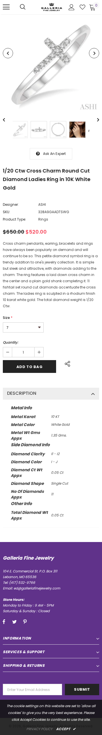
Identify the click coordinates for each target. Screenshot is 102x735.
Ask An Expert (54, 153)
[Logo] (51, 7)
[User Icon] (72, 7)
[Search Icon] (23, 7)
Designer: (11, 204)
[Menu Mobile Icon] (6, 7)
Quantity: (10, 342)
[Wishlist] (82, 7)
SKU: (6, 211)
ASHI (42, 204)
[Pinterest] (25, 622)
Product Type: (14, 219)
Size (7, 317)
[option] (51, 63)
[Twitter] (14, 622)
